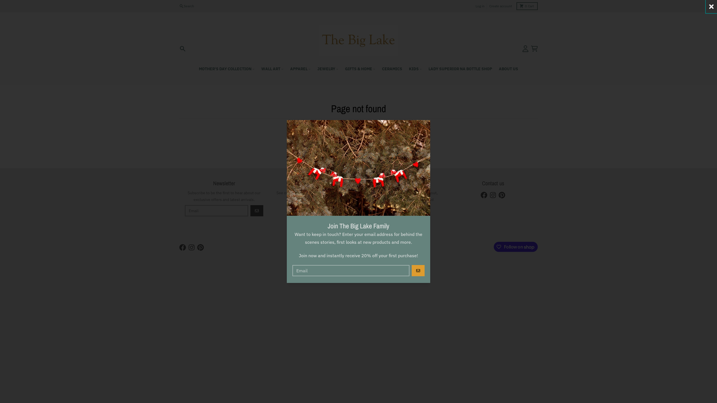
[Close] (711, 6)
